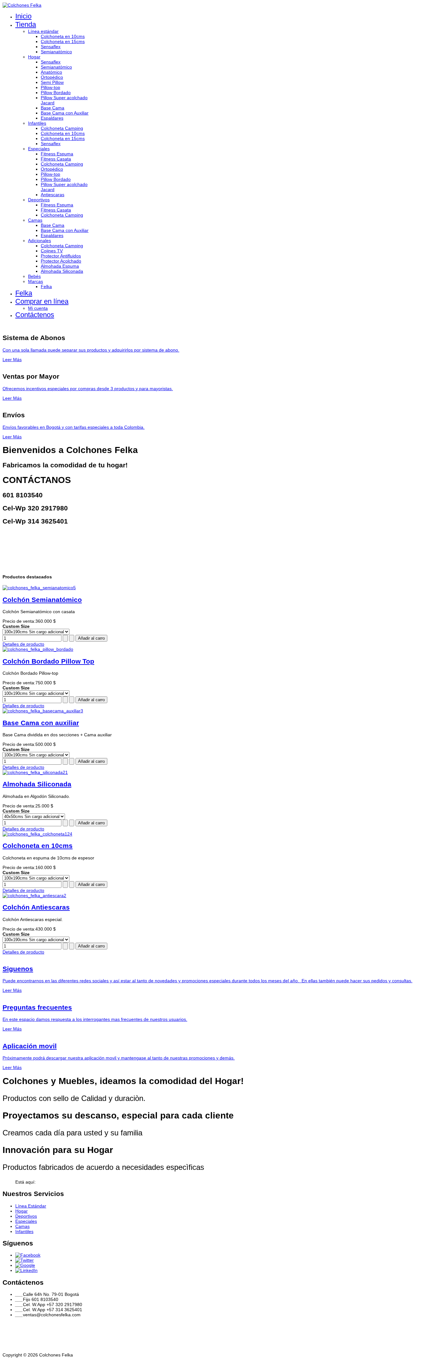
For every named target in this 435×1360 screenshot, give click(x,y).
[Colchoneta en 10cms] (37, 833)
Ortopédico (52, 77)
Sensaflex (51, 46)
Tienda (25, 24)
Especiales (39, 148)
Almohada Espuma (60, 266)
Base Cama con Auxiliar (65, 112)
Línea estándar (43, 31)
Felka (46, 286)
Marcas (35, 281)
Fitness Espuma (57, 153)
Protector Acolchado (61, 261)
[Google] (25, 1265)
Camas (35, 220)
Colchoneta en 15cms (63, 41)
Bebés (34, 276)
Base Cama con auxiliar (41, 722)
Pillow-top (50, 87)
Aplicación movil (30, 1046)
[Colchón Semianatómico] (39, 587)
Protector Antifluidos (61, 255)
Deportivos (39, 199)
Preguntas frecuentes (37, 1007)
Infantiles (37, 123)
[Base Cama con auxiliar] (43, 710)
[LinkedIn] (26, 1270)
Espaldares (52, 118)
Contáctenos (34, 315)
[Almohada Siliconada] (35, 772)
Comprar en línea (41, 301)
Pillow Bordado (56, 92)
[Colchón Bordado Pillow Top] (38, 649)
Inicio (23, 16)
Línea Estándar (30, 1205)
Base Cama (52, 107)
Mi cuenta (38, 308)
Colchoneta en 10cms (63, 36)
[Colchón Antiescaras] (34, 895)
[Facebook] (27, 1255)
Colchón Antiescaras (36, 907)
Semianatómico (56, 51)
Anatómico (51, 72)
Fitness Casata (56, 158)
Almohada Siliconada (62, 271)
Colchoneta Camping (62, 128)
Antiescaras (52, 194)
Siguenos (18, 968)
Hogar (34, 56)
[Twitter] (24, 1260)
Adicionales (39, 240)
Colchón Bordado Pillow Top (48, 661)
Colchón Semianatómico (42, 599)
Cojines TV (52, 250)
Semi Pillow (52, 82)
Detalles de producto (23, 644)
